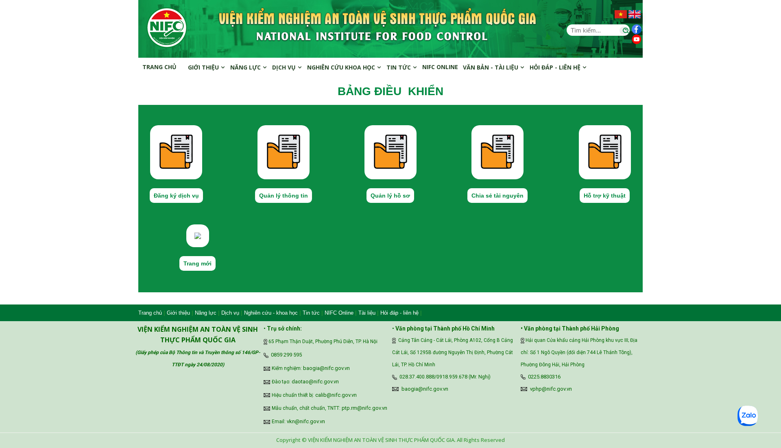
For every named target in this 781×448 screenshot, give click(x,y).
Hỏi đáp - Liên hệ (556, 67)
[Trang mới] (197, 235)
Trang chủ (159, 67)
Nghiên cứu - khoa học (271, 313)
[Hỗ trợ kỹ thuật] (605, 151)
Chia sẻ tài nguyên (497, 195)
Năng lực (246, 67)
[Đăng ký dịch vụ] (176, 151)
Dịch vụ (284, 67)
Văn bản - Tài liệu (491, 67)
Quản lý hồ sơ (390, 195)
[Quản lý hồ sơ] (390, 151)
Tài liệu (366, 313)
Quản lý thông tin (283, 195)
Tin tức (399, 67)
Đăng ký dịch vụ (176, 195)
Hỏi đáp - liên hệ (399, 313)
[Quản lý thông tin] (283, 151)
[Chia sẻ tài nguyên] (497, 151)
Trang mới (197, 263)
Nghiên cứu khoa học (342, 67)
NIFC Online (339, 313)
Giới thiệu (204, 67)
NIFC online (440, 67)
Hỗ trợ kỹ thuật (605, 195)
